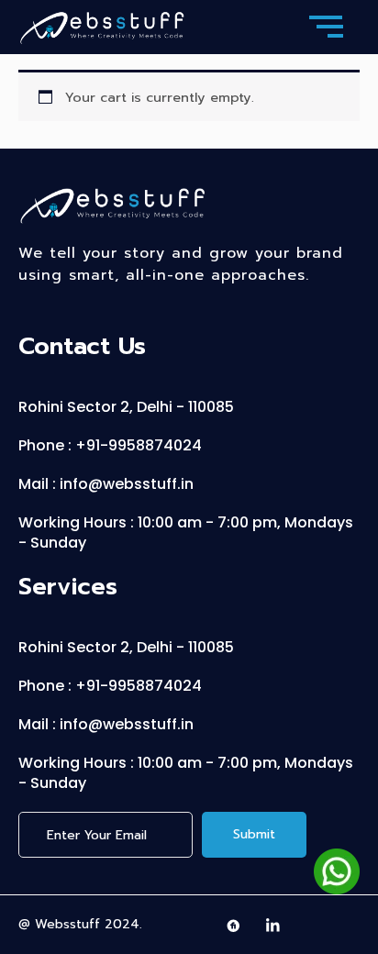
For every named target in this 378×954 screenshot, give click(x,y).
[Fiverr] (234, 925)
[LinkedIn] (273, 925)
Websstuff (67, 924)
